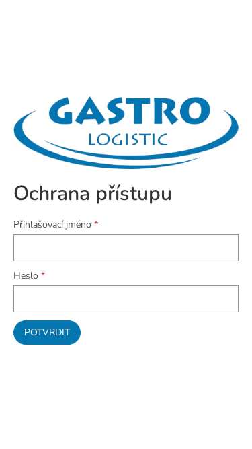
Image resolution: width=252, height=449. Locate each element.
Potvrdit (47, 332)
